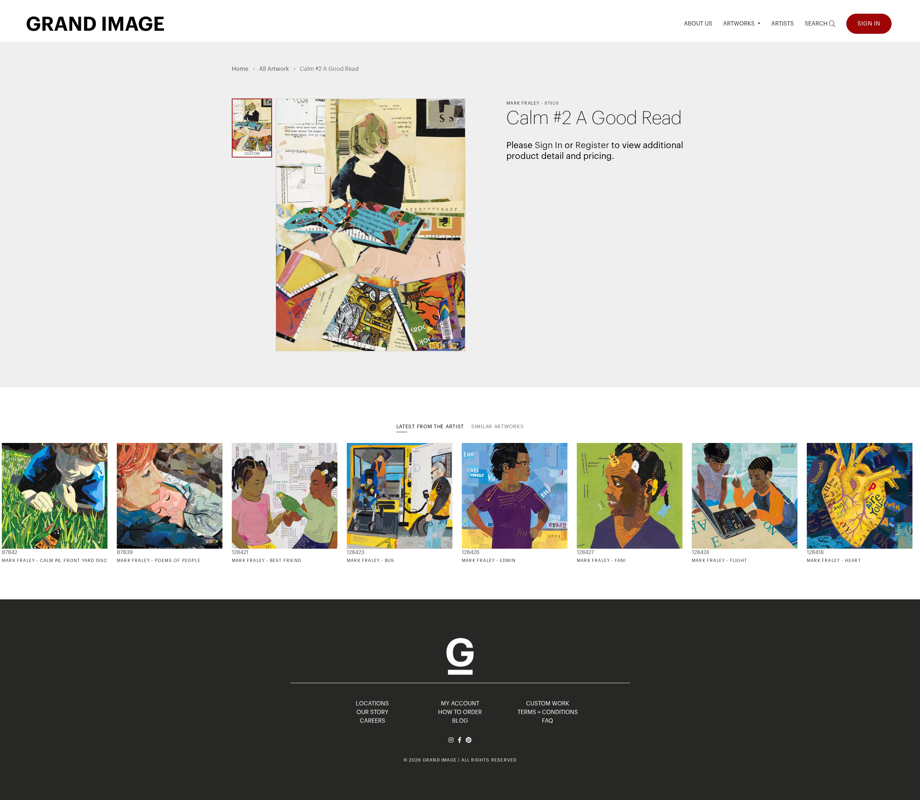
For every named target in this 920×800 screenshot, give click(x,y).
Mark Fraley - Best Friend (266, 560)
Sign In (868, 24)
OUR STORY (372, 712)
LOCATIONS (372, 704)
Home (240, 69)
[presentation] (237, 503)
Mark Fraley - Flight (719, 560)
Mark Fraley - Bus (370, 560)
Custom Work (547, 704)
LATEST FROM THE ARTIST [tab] (430, 426)
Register (592, 145)
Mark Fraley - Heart (834, 560)
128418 (815, 552)
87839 (125, 552)
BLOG (460, 721)
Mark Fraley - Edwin (489, 560)
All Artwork (274, 69)
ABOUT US (698, 24)
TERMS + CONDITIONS (548, 712)
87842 (9, 552)
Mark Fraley (522, 103)
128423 (355, 552)
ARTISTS (782, 24)
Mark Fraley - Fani (601, 560)
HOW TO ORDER (460, 712)
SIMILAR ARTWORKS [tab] (497, 426)
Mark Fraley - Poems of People (159, 560)
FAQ (547, 721)
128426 (470, 552)
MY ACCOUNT (460, 704)
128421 (240, 552)
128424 (700, 552)
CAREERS (372, 721)
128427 (585, 552)
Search (817, 24)
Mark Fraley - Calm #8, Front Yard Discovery (63, 560)
